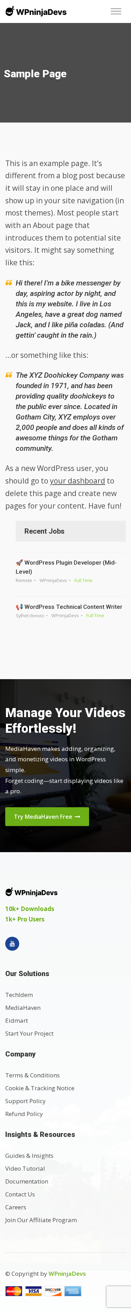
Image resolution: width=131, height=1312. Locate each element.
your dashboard (77, 481)
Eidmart (16, 1020)
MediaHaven (23, 1008)
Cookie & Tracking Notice (39, 1088)
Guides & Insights (29, 1156)
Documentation (26, 1181)
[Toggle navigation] (118, 11)
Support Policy (25, 1101)
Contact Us (20, 1194)
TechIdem (19, 995)
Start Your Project (29, 1033)
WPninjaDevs (67, 1274)
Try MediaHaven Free (44, 816)
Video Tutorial (25, 1168)
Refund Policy (24, 1114)
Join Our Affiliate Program (41, 1220)
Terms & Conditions (32, 1075)
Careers (15, 1207)
